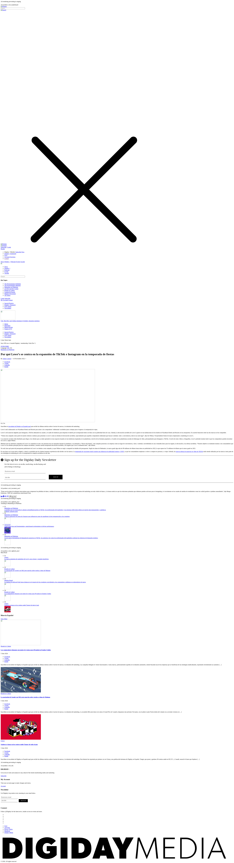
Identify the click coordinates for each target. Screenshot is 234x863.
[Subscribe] (4, 245)
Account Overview (9, 257)
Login (9, 247)
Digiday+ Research (10, 305)
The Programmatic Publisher (12, 284)
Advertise (7, 827)
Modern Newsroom (10, 294)
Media (6, 324)
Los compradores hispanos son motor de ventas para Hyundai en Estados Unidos (27, 593)
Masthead (7, 831)
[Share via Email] (7, 496)
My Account (4, 300)
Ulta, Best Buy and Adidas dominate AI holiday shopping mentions (20, 321)
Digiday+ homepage (10, 253)
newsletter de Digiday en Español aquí (19, 426)
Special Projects (9, 303)
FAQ (5, 255)
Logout (6, 258)
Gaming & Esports (9, 292)
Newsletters (7, 308)
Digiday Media (8, 832)
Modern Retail (8, 580)
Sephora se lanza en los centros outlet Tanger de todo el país (21, 605)
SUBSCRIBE (5, 346)
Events (18, 262)
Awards (22, 262)
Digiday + (7, 262)
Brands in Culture (9, 290)
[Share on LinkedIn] (1, 496)
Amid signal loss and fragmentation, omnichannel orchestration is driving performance (29, 526)
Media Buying (8, 327)
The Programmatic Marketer (12, 285)
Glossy (6, 557)
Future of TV (8, 329)
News (2, 262)
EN (8, 348)
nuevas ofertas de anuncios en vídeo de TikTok (189, 451)
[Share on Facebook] (3, 496)
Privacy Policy (8, 829)
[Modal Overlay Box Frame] (117, 469)
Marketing (7, 325)
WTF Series (7, 306)
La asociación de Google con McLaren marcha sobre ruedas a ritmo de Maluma (27, 570)
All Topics (7, 295)
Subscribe (3, 247)
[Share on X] (5, 496)
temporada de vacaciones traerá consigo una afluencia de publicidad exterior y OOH (99, 451)
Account (3, 786)
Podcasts (13, 262)
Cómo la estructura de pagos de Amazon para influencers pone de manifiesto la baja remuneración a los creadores (37, 516)
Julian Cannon (7, 358)
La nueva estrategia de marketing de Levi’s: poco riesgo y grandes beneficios (26, 559)
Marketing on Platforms (11, 287)
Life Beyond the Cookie (11, 289)
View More (4, 619)
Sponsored (7, 524)
